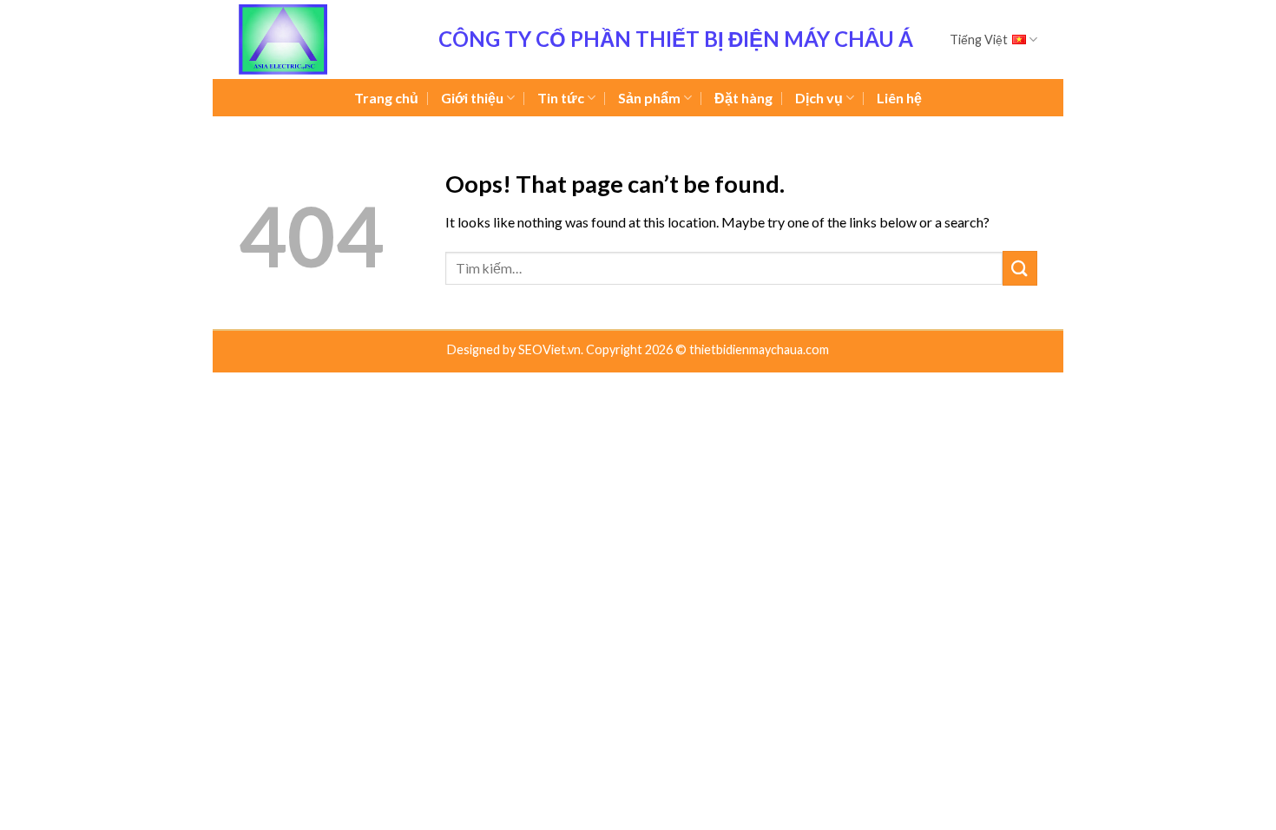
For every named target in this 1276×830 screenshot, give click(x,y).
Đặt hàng (743, 97)
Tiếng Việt (979, 39)
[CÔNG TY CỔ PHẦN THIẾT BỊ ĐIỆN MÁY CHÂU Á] (325, 39)
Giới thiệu (472, 97)
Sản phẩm (649, 97)
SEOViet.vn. (552, 349)
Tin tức (560, 97)
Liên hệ (899, 97)
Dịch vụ (819, 97)
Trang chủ (386, 97)
